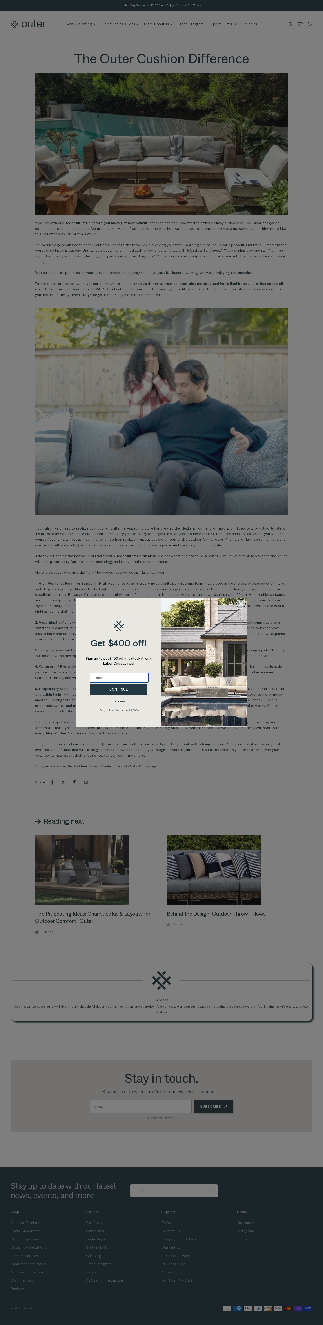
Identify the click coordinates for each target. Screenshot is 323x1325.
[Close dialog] (241, 603)
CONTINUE (118, 689)
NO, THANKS (118, 701)
